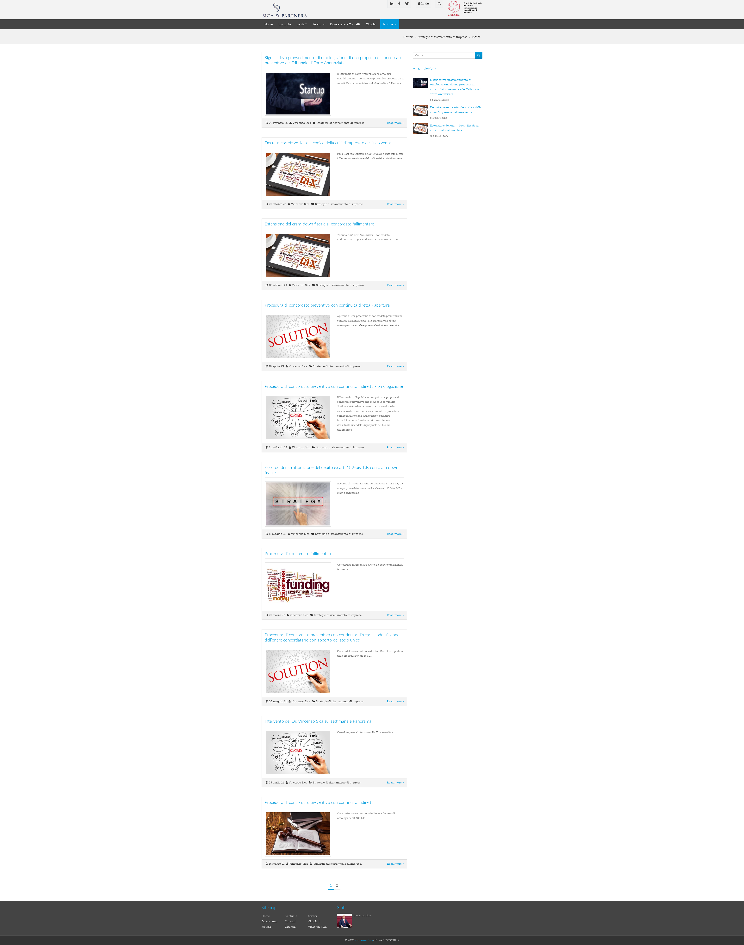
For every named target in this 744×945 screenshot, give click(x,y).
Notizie (388, 24)
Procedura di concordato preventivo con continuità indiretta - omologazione (334, 386)
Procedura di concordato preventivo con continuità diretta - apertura (327, 305)
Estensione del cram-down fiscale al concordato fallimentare (319, 224)
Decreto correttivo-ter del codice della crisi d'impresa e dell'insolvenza (328, 143)
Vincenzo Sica (317, 926)
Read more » (395, 123)
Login (424, 3)
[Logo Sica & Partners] (284, 9)
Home (268, 24)
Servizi (317, 24)
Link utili (290, 926)
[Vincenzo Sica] (345, 921)
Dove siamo (269, 921)
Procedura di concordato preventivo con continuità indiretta (319, 802)
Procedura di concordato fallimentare (298, 554)
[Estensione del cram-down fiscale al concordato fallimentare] (421, 128)
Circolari (371, 24)
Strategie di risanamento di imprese (442, 37)
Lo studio (284, 24)
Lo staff (302, 24)
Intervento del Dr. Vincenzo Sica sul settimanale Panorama (318, 721)
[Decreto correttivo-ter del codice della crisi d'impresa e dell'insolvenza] (421, 110)
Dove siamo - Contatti (345, 24)
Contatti (290, 921)
